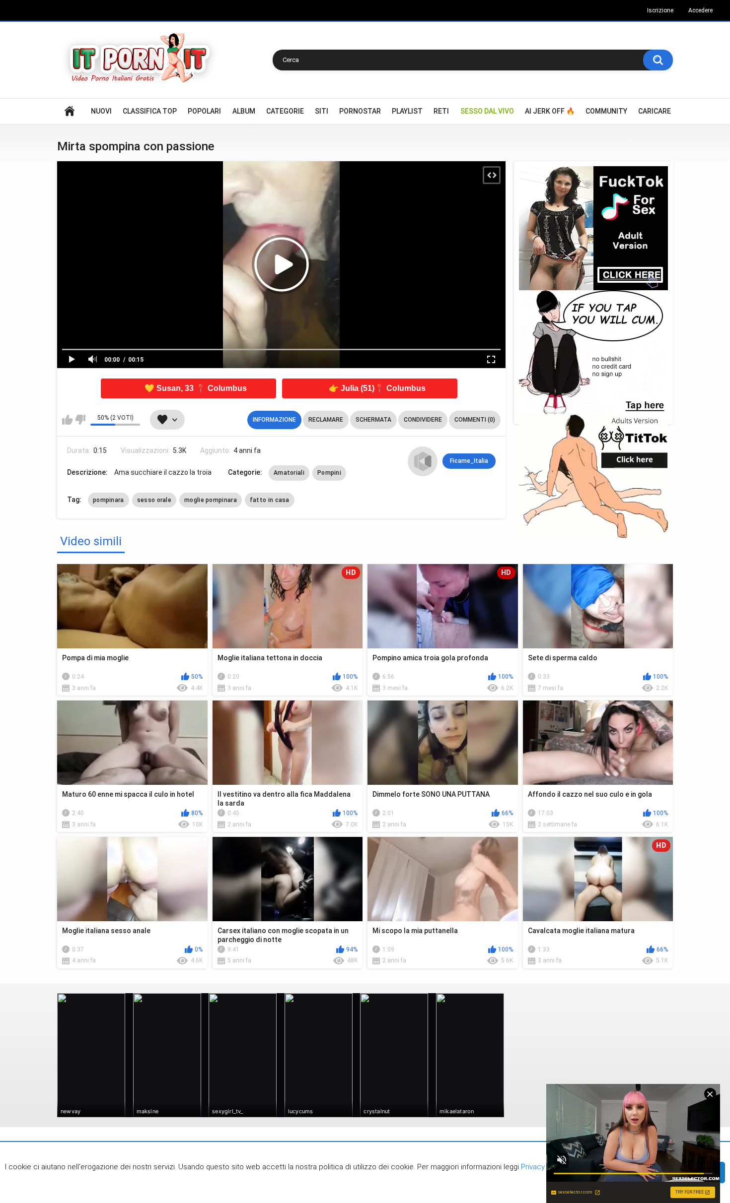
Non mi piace (80, 420)
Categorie (285, 111)
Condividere (423, 419)
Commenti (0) (474, 419)
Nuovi (101, 111)
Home (69, 111)
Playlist (407, 111)
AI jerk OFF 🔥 (550, 111)
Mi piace (67, 420)
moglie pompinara (210, 500)
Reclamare (325, 419)
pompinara (108, 500)
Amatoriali (289, 472)
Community (606, 111)
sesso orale (154, 500)
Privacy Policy (543, 1166)
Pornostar (360, 111)
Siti (321, 111)
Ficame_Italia (469, 460)
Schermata (373, 419)
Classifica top (150, 111)
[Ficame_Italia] (423, 461)
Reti (441, 111)
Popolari (204, 111)
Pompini (329, 472)
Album (243, 111)
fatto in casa (270, 500)
